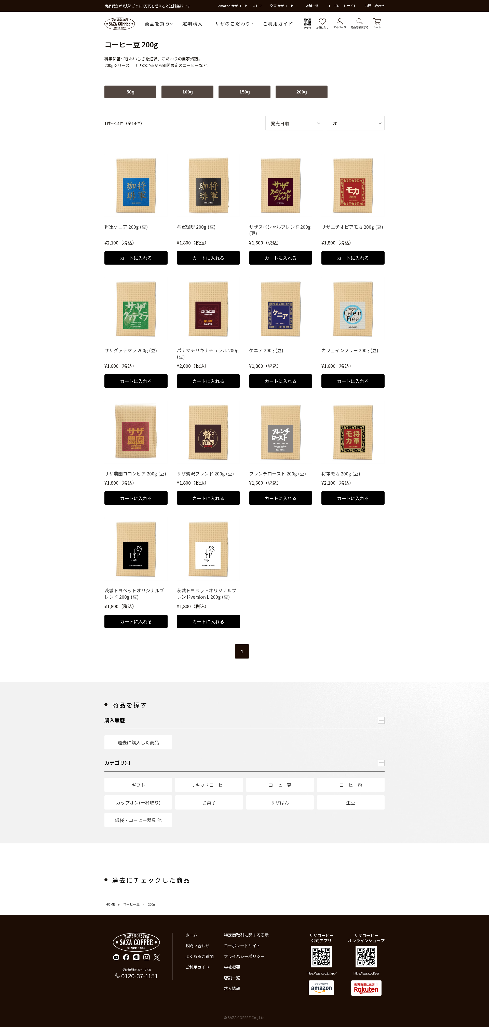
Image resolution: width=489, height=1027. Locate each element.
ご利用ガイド (278, 23)
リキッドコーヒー (209, 785)
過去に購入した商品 (138, 742)
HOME (110, 904)
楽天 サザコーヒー (283, 5)
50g (130, 91)
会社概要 (232, 967)
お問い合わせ (375, 5)
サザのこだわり (233, 23)
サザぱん (280, 802)
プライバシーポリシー (244, 956)
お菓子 (209, 802)
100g (187, 91)
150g (244, 91)
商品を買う (157, 23)
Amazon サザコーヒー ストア (240, 5)
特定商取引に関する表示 (246, 935)
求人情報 (232, 988)
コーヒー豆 (279, 785)
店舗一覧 (312, 5)
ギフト (138, 785)
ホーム (191, 935)
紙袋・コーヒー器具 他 (138, 820)
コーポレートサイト (342, 5)
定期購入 (192, 23)
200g (301, 91)
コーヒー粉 (350, 785)
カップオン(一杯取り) (138, 802)
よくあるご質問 (199, 956)
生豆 (350, 802)
